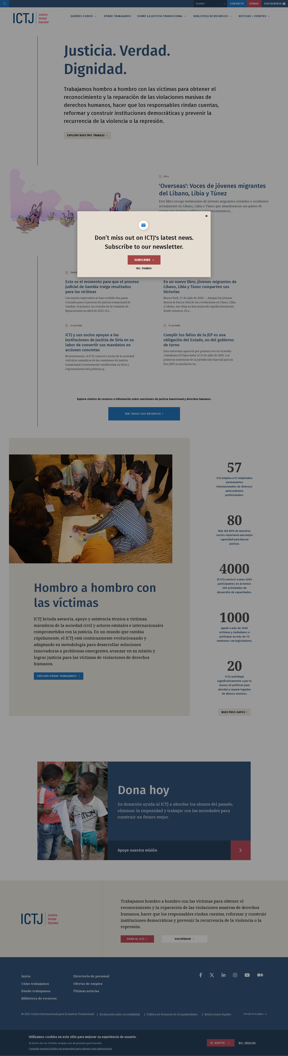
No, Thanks (144, 268)
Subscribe (142, 260)
